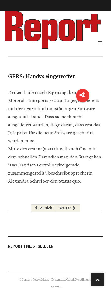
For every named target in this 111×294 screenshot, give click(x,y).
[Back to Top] (97, 279)
